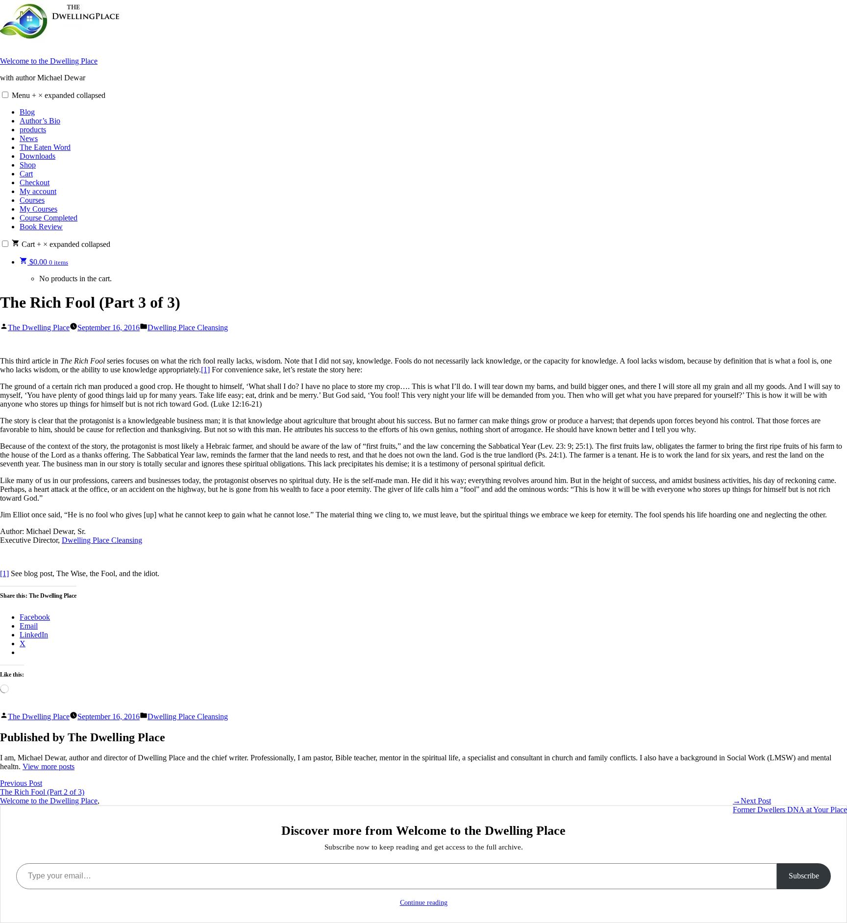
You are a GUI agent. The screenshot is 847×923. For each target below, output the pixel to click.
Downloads (37, 156)
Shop (28, 165)
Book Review (41, 226)
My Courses (38, 209)
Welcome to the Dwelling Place (49, 61)
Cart (26, 174)
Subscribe (804, 876)
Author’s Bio (40, 121)
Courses (32, 200)
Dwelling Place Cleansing (188, 327)
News (29, 138)
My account (38, 191)
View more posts (49, 766)
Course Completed (48, 218)
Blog (27, 112)
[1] (205, 369)
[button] (5, 95)
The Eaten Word (45, 147)
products (33, 129)
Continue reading (424, 902)
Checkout (35, 182)
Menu (58, 95)
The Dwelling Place (39, 327)
